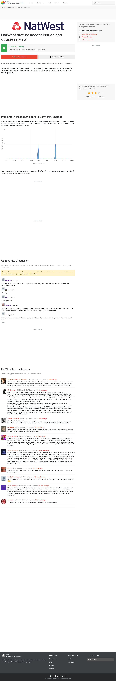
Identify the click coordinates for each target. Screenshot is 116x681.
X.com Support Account (89, 34)
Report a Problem (20, 57)
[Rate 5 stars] (102, 93)
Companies (40, 3)
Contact (65, 3)
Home (31, 3)
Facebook (71, 662)
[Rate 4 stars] (99, 93)
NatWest (19, 7)
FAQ (49, 3)
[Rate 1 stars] (89, 93)
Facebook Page (87, 37)
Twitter (70, 659)
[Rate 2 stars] (92, 93)
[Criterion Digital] (58, 676)
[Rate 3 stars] (96, 93)
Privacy (56, 3)
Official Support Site (88, 40)
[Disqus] (38, 300)
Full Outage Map (57, 57)
